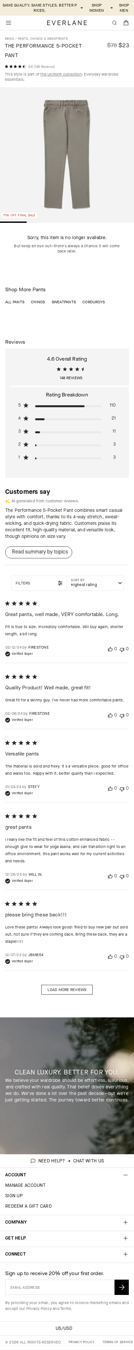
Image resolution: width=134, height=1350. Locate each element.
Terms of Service (117, 1342)
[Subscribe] (121, 1287)
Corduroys (93, 302)
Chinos (38, 302)
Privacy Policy (39, 1308)
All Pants (14, 302)
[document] (67, 155)
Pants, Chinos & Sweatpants (43, 38)
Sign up (14, 1196)
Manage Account (25, 1185)
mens (9, 38)
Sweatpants (64, 302)
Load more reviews (66, 989)
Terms (65, 1308)
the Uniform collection (60, 74)
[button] (126, 23)
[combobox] (95, 583)
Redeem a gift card (28, 1206)
